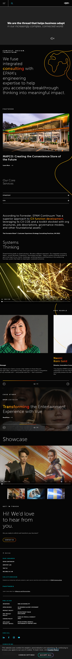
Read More (14, 417)
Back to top (7, 553)
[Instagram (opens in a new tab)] (14, 637)
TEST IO (5, 568)
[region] (36, 652)
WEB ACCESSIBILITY (24, 603)
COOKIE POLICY (8, 618)
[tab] (36, 195)
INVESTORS (6, 603)
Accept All (46, 655)
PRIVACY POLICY (8, 610)
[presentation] (4, 384)
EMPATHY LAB (7, 565)
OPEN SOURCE (7, 607)
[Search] (12, 3)
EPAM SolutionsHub (56, 580)
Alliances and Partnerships (22, 591)
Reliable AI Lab (8, 571)
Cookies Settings (27, 655)
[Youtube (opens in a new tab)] (19, 637)
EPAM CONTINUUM (8, 561)
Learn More (6, 165)
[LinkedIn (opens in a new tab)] (4, 637)
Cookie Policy (53, 650)
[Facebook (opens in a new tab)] (9, 637)
